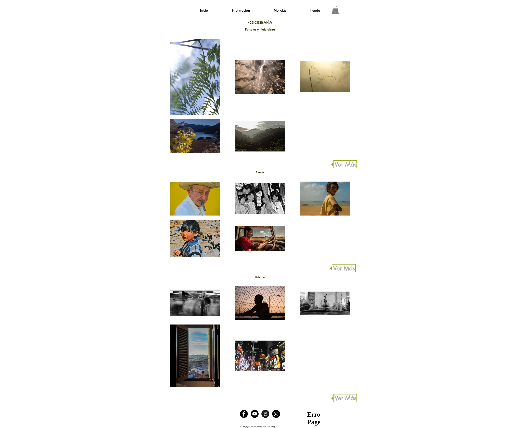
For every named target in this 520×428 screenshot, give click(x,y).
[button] (335, 10)
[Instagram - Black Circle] (276, 414)
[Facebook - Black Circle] (244, 414)
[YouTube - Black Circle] (255, 414)
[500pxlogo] (265, 414)
